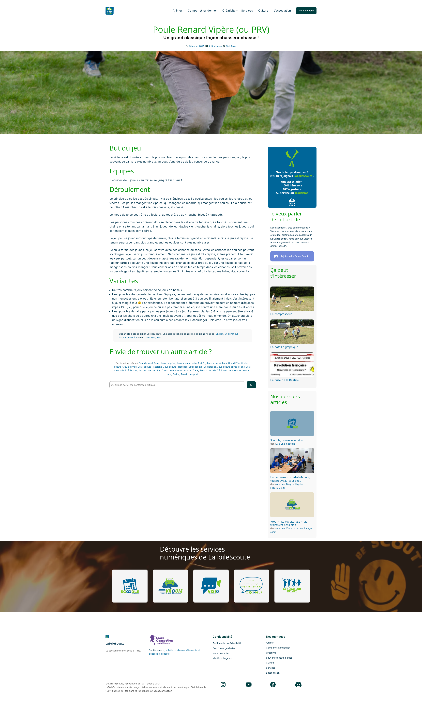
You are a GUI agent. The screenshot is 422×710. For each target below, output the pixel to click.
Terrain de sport (189, 374)
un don (219, 333)
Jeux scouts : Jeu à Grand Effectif (225, 363)
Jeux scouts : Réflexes (175, 366)
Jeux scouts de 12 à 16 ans (153, 370)
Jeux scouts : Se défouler (202, 366)
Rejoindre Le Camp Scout (294, 256)
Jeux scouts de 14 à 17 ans (183, 370)
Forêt (156, 363)
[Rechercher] (251, 384)
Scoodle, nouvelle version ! (287, 440)
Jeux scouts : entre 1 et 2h (191, 363)
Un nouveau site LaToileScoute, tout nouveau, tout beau (290, 479)
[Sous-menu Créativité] (237, 10)
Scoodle (290, 443)
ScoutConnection (162, 690)
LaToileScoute (115, 643)
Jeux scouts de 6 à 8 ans (213, 370)
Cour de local (145, 363)
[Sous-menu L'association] (292, 10)
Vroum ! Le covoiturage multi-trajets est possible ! (289, 523)
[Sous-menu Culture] (270, 10)
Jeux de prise (168, 363)
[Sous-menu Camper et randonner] (218, 10)
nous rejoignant (153, 337)
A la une (280, 443)
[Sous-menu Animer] (183, 10)
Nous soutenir (306, 10)
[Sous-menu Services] (254, 10)
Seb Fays (231, 46)
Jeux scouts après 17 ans (231, 366)
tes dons (129, 690)
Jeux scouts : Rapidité (150, 366)
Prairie (176, 374)
